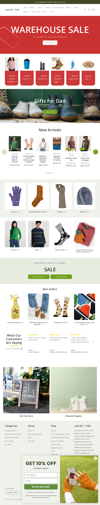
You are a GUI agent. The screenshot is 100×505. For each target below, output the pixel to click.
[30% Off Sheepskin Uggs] (57, 64)
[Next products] (95, 151)
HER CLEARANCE (38, 277)
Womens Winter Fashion (13, 434)
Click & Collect (56, 444)
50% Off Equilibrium (42, 77)
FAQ (52, 451)
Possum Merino (10, 431)
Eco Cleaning (9, 441)
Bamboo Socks (60, 322)
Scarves (60, 212)
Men (37, 250)
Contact (53, 431)
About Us (31, 431)
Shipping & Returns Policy (60, 437)
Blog (29, 437)
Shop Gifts (50, 112)
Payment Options (57, 448)
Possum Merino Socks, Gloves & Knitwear (84, 251)
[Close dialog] (95, 458)
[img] (14, 345)
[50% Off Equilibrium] (42, 64)
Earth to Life (13, 499)
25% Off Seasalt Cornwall (11, 79)
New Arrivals (60, 250)
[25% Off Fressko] (27, 64)
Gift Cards (31, 441)
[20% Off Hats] (88, 64)
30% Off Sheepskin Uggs (58, 79)
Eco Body (8, 444)
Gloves (14, 212)
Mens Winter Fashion (12, 437)
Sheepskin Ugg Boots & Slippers (38, 323)
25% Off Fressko (26, 77)
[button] (32, 8)
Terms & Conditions (58, 441)
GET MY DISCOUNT (41, 486)
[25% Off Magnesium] (73, 64)
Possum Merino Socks (37, 212)
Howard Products (14, 322)
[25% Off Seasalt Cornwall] (11, 64)
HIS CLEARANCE (61, 277)
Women (14, 250)
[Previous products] (4, 151)
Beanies (83, 212)
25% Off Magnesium (73, 77)
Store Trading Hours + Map (60, 434)
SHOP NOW (50, 43)
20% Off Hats (88, 77)
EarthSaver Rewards (35, 434)
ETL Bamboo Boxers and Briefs (84, 323)
